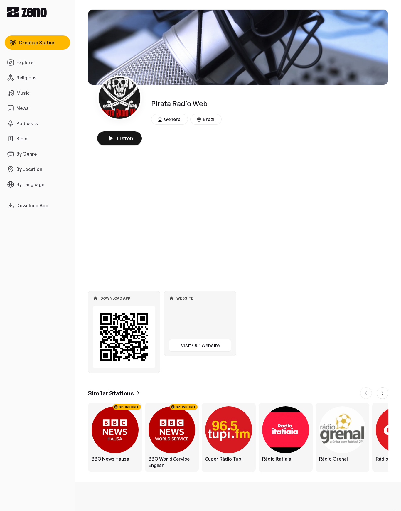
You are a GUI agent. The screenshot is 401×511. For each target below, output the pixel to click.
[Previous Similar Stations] (366, 393)
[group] (238, 437)
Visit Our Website (200, 345)
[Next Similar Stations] (382, 393)
